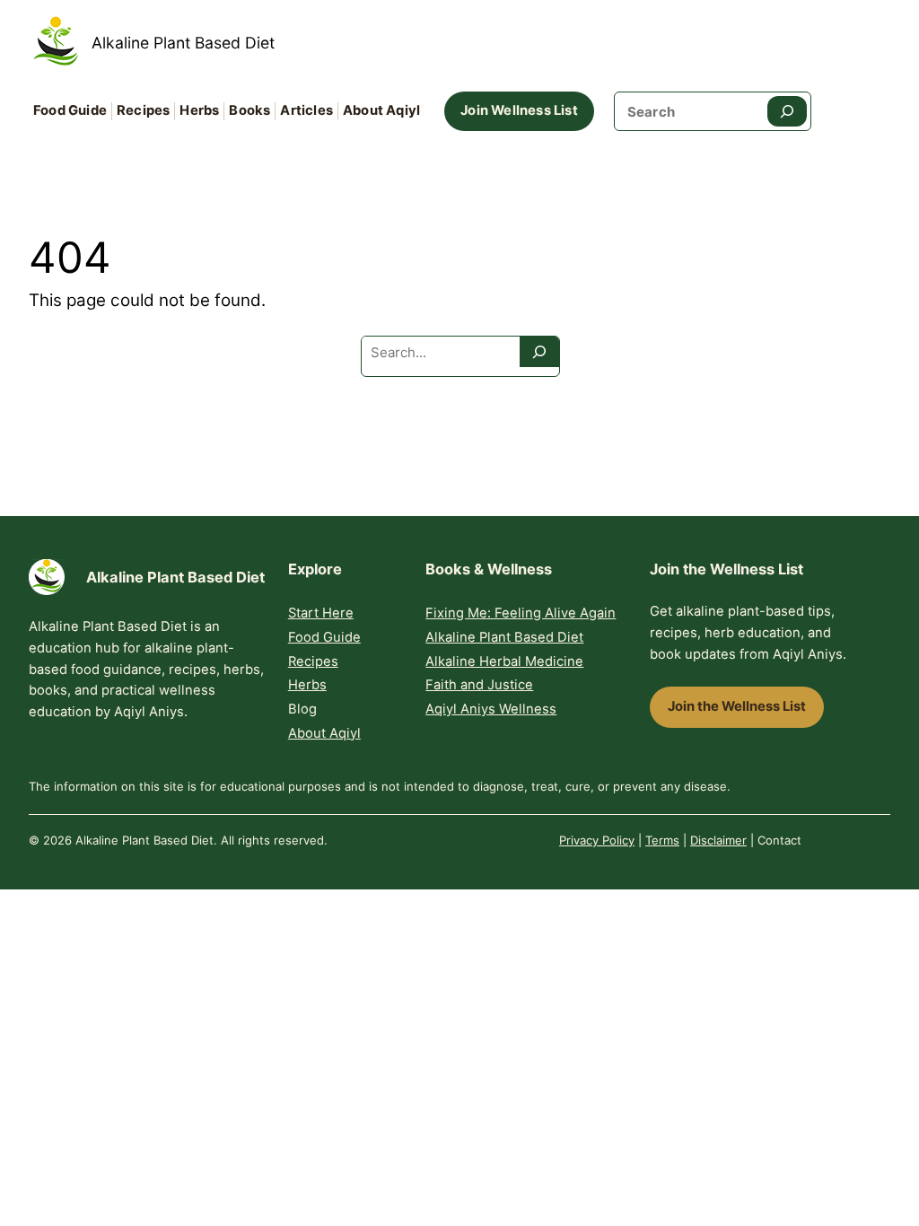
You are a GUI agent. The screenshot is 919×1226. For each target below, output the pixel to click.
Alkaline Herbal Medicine (504, 661)
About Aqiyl (324, 733)
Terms (662, 840)
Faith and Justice (479, 685)
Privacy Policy (597, 840)
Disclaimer (718, 840)
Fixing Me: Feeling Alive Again (520, 613)
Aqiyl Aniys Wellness (490, 709)
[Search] (787, 111)
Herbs (307, 685)
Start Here (321, 613)
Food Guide (324, 637)
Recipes (313, 661)
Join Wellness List (519, 110)
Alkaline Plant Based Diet (183, 42)
